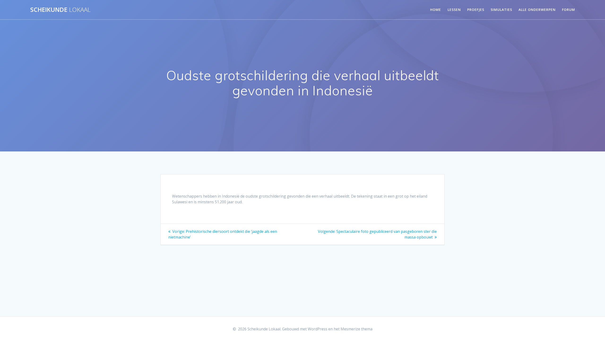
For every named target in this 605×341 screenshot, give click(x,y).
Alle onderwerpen (537, 9)
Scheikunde (60, 10)
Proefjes (475, 9)
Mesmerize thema (356, 329)
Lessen (454, 9)
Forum (568, 9)
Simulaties (501, 9)
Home (435, 9)
